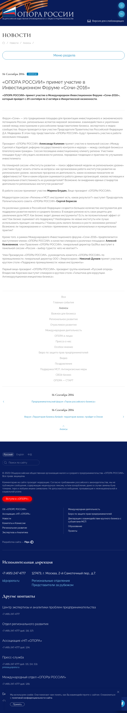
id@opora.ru (10, 581)
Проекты (72, 531)
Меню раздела (64, 55)
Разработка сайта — (16, 542)
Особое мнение (63, 347)
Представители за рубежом (52, 585)
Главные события (63, 302)
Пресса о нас (63, 341)
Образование (75, 526)
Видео (63, 358)
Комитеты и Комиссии (13, 523)
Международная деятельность (63, 330)
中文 (30, 454)
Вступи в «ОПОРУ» (17, 498)
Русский (8, 454)
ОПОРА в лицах (64, 335)
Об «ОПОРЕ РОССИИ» (14, 509)
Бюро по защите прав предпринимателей (63, 352)
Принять (17, 704)
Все (63, 296)
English (20, 454)
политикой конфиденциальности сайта (32, 698)
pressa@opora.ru (10, 667)
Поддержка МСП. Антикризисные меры (63, 369)
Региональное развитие (63, 319)
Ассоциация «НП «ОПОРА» (16, 514)
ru (121, 14)
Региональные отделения (51, 581)
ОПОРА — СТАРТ (63, 380)
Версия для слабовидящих (108, 20)
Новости (14, 43)
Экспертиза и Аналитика (15, 532)
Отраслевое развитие (63, 324)
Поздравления (63, 363)
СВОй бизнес (63, 374)
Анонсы (27, 43)
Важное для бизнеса (63, 313)
